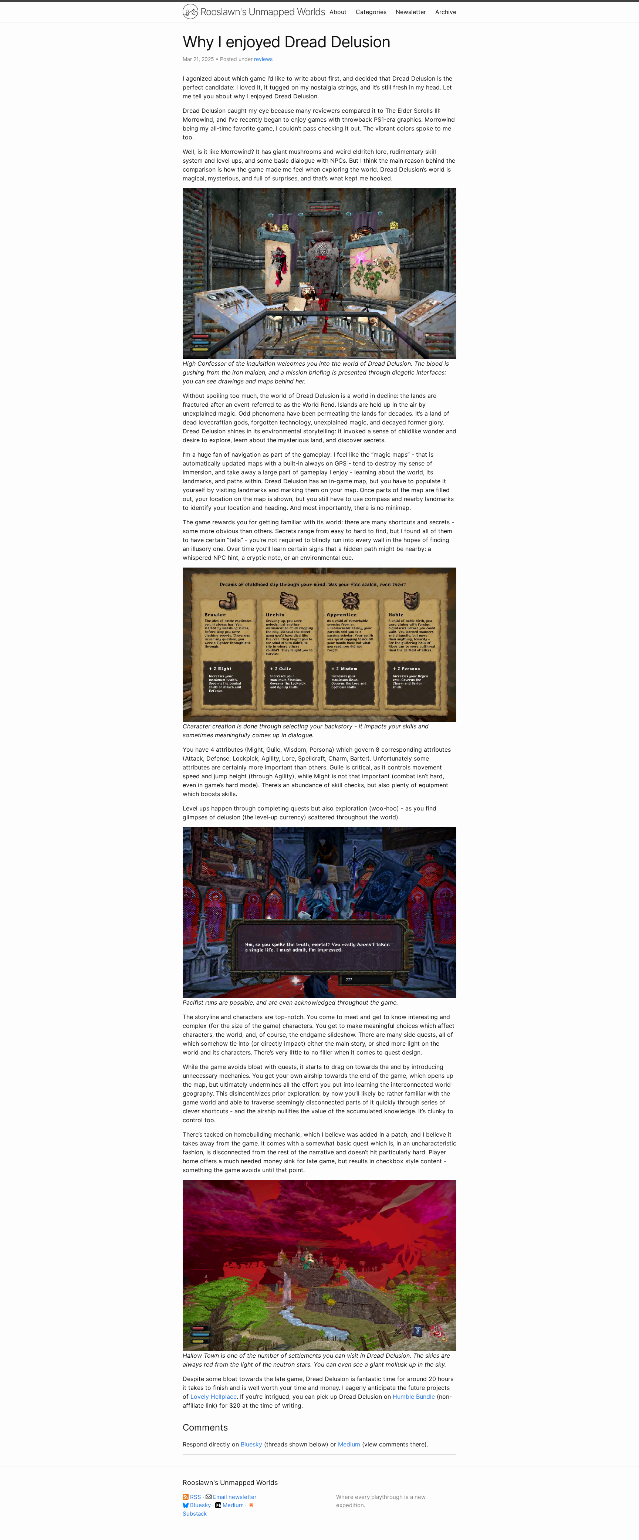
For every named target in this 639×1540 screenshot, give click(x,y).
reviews (263, 59)
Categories (371, 12)
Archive (445, 12)
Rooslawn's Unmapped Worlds (261, 11)
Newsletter (411, 12)
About (337, 12)
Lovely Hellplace (213, 1396)
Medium (349, 1444)
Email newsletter (234, 1496)
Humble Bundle (414, 1396)
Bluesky (251, 1444)
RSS (196, 1496)
